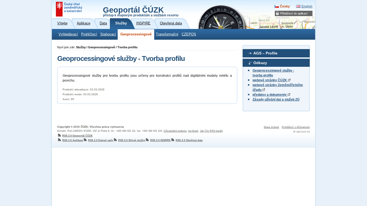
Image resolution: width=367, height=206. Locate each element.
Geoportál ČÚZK (140, 11)
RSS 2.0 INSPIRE (160, 140)
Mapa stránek (271, 127)
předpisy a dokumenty (270, 95)
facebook (193, 131)
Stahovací (108, 34)
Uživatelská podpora (175, 131)
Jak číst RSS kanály (211, 131)
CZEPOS (189, 34)
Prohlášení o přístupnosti (296, 127)
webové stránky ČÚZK (270, 80)
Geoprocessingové (136, 34)
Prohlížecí (89, 34)
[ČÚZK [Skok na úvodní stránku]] (69, 9)
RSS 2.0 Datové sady (100, 140)
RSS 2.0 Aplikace (72, 140)
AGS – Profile (265, 53)
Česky (285, 6)
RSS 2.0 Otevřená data (189, 140)
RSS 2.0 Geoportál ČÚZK (77, 135)
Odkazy (260, 63)
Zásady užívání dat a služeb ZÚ (276, 99)
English (306, 6)
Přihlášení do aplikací (294, 13)
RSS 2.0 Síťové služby (131, 140)
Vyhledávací (68, 34)
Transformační (167, 34)
